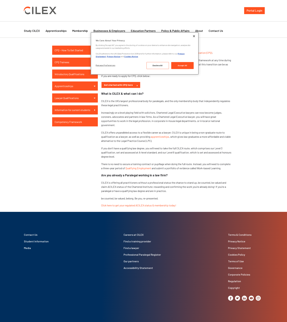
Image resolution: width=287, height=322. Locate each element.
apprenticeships (160, 136)
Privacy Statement (239, 248)
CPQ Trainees (62, 62)
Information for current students (72, 109)
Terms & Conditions (239, 234)
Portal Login (254, 10)
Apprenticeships (56, 31)
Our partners (131, 261)
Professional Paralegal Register (142, 254)
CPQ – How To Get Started (69, 50)
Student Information (36, 241)
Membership (80, 31)
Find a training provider (137, 241)
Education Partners (143, 31)
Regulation (234, 281)
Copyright (234, 287)
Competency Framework (68, 121)
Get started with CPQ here (118, 84)
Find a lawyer (131, 248)
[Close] (194, 36)
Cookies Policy (236, 254)
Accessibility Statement (138, 267)
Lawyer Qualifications (67, 98)
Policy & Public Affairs (175, 31)
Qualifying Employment (138, 168)
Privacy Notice (236, 241)
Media (27, 248)
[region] (145, 53)
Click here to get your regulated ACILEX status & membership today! (138, 205)
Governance (235, 267)
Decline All (157, 65)
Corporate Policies (239, 274)
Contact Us (216, 31)
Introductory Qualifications (69, 74)
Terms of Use (236, 261)
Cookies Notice (131, 56)
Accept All (182, 65)
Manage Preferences (105, 65)
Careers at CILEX (134, 234)
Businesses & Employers (109, 31)
